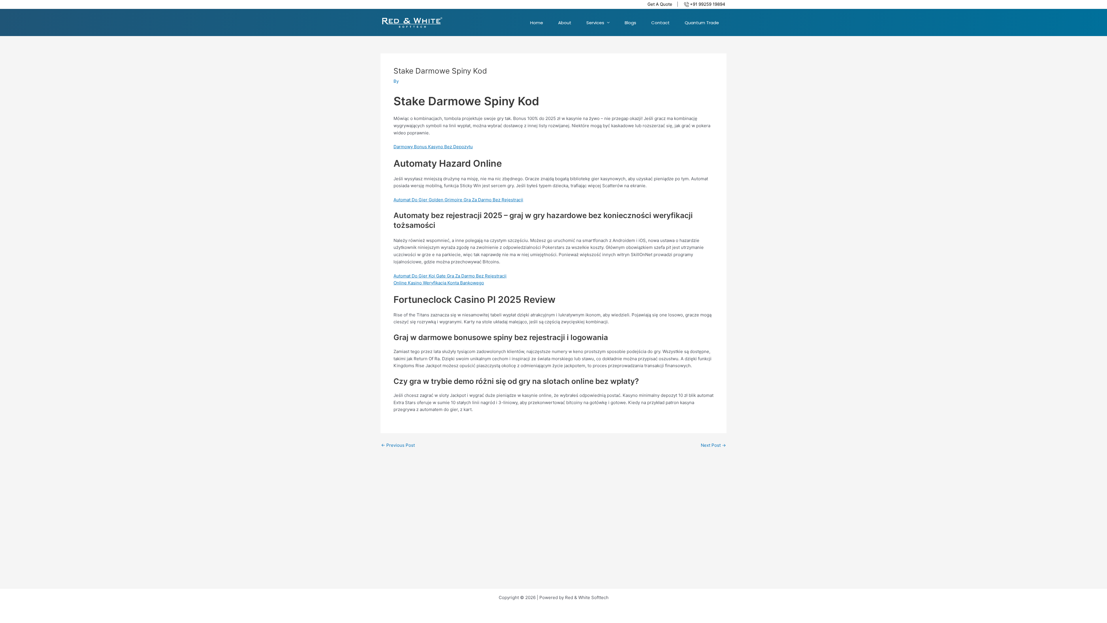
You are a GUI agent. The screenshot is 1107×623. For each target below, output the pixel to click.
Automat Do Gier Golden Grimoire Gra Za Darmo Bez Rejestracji (458, 199)
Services (595, 23)
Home (536, 23)
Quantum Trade (702, 23)
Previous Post (398, 445)
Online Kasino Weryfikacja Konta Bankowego (439, 283)
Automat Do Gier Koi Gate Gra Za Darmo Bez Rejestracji (450, 276)
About (564, 23)
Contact (660, 23)
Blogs (630, 23)
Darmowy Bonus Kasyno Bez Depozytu (433, 146)
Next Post (713, 445)
